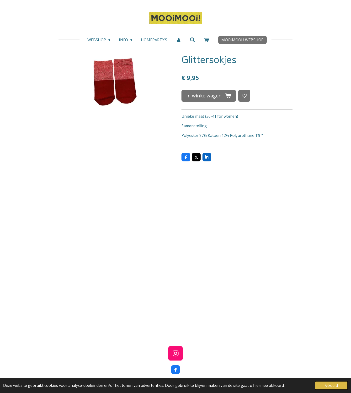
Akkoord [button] (331, 385)
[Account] (178, 40)
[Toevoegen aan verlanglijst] (244, 96)
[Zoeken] (192, 39)
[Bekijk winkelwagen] (206, 40)
